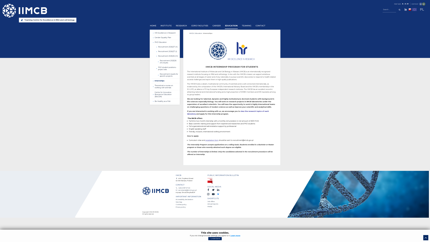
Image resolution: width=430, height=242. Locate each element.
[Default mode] (420, 4)
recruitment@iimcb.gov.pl (243, 140)
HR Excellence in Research (165, 33)
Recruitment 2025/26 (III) (168, 56)
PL (422, 9)
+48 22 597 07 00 (184, 188)
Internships (159, 81)
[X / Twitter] (213, 190)
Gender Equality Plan (163, 38)
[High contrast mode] (423, 4)
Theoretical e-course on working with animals (164, 86)
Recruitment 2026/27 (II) (167, 47)
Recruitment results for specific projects (169, 75)
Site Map (179, 202)
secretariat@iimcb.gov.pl (187, 190)
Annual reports (212, 204)
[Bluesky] (218, 194)
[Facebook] (208, 190)
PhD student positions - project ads (167, 68)
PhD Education (161, 42)
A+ (408, 4)
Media (209, 206)
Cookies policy (181, 204)
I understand (215, 239)
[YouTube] (213, 194)
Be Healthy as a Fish (163, 101)
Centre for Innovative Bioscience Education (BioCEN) (163, 94)
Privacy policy (181, 207)
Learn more (235, 236)
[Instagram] (208, 194)
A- (403, 4)
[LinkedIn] (218, 190)
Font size (397, 4)
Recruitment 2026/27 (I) (167, 51)
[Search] (399, 9)
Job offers (211, 201)
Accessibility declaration (184, 199)
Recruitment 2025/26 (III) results (168, 62)
